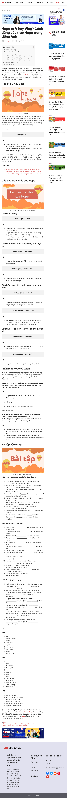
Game (30, 2)
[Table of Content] (32, 47)
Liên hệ (48, 763)
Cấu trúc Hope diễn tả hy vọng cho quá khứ (20, 58)
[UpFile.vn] (6, 2)
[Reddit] (55, 773)
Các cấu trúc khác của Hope (13, 52)
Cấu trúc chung (11, 54)
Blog (57, 2)
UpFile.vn (28, 75)
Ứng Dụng (34, 776)
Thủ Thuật (49, 2)
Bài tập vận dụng (9, 64)
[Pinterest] (59, 773)
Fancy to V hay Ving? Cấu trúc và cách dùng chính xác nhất (18, 723)
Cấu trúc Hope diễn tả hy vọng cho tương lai (20, 60)
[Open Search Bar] (63, 2)
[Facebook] (47, 773)
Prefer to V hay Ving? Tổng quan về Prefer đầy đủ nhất (17, 725)
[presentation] (57, 46)
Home (4, 10)
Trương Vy (7, 41)
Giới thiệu (49, 760)
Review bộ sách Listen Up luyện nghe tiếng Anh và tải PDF (57, 155)
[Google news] (47, 776)
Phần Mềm (34, 762)
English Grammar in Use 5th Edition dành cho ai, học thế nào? (57, 56)
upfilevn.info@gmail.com (56, 768)
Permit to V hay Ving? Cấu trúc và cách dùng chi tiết (23, 169)
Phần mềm (19, 2)
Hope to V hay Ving (10, 50)
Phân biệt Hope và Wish (11, 62)
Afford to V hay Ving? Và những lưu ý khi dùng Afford (23, 171)
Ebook (39, 2)
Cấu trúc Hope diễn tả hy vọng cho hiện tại (19, 56)
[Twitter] (51, 773)
